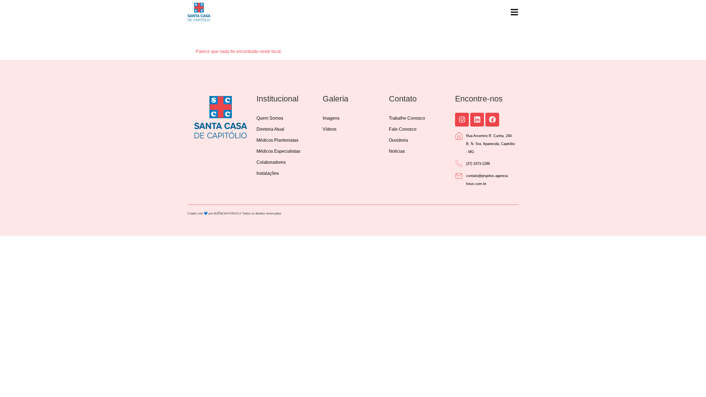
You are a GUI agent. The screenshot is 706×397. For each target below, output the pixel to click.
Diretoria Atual (270, 129)
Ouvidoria (398, 140)
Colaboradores (271, 162)
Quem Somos (269, 118)
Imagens (331, 118)
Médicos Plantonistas (277, 140)
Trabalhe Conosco (407, 118)
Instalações (267, 173)
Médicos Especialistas (278, 151)
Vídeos (329, 129)
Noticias (397, 151)
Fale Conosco (402, 129)
